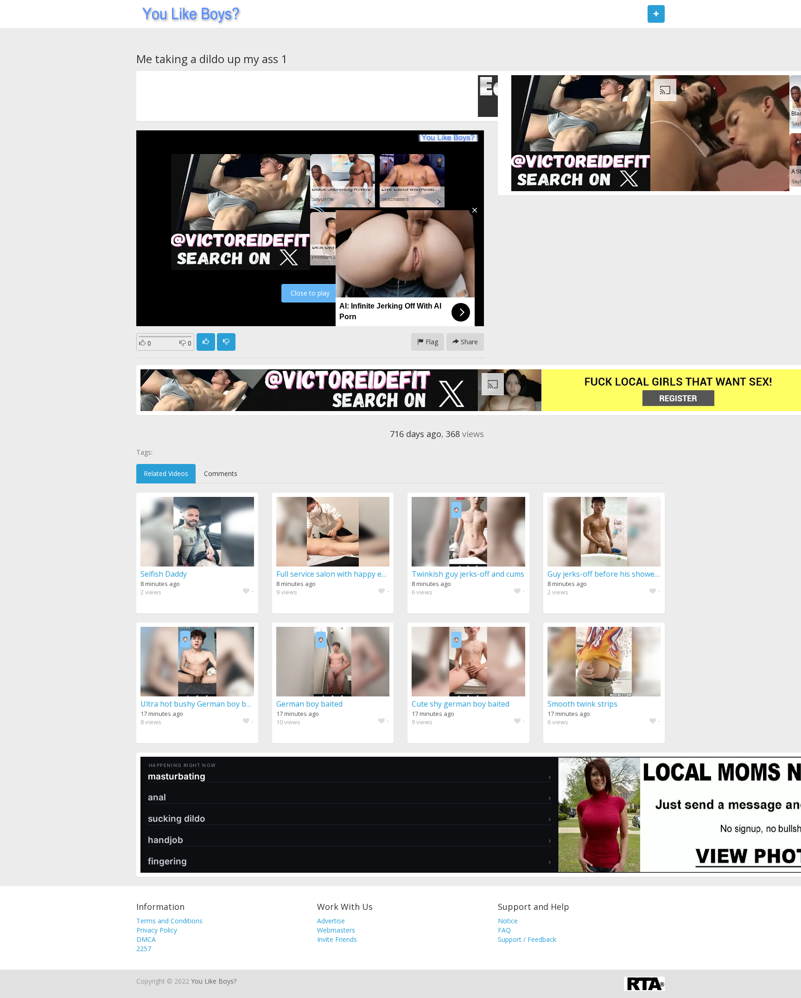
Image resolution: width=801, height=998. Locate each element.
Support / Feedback (527, 939)
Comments (220, 473)
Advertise (331, 920)
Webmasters (336, 930)
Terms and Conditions (169, 920)
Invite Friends (337, 939)
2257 (143, 948)
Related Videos (166, 473)
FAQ (504, 930)
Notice (508, 920)
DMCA (146, 939)
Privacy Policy (156, 930)
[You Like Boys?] (188, 14)
